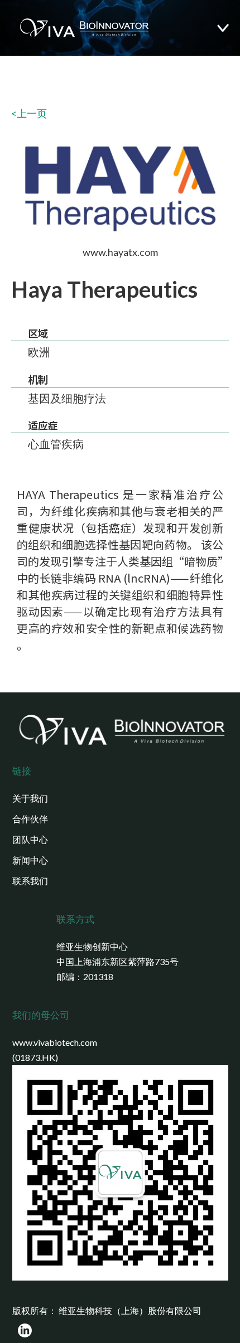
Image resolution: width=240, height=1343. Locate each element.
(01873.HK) (35, 1057)
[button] (228, 28)
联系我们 (30, 880)
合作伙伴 (30, 818)
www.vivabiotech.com (54, 1042)
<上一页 (29, 113)
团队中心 (30, 839)
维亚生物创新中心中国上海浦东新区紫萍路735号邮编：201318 (117, 961)
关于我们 (30, 798)
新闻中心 (30, 860)
